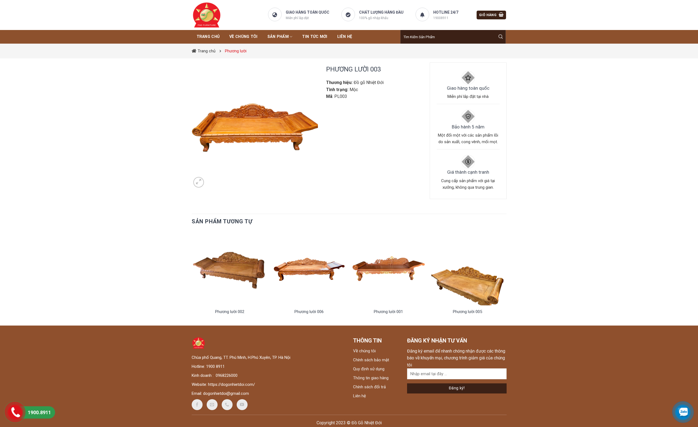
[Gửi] (500, 36)
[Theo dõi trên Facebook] (197, 404)
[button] (491, 15)
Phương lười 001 (388, 311)
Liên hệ (359, 395)
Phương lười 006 (309, 311)
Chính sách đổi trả (369, 386)
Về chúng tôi (243, 36)
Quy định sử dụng (368, 368)
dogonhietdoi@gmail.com (226, 393)
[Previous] (193, 278)
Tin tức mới (314, 36)
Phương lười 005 (467, 311)
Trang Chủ (208, 36)
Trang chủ (206, 51)
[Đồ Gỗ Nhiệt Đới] (219, 15)
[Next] (504, 278)
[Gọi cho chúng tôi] (227, 404)
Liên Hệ (344, 36)
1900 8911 (215, 366)
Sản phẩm (278, 36)
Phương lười (235, 51)
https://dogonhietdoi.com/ (231, 384)
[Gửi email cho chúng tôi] (212, 404)
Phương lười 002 (229, 311)
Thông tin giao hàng (371, 377)
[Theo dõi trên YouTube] (242, 404)
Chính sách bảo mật (371, 359)
